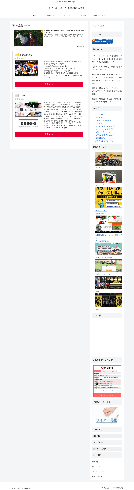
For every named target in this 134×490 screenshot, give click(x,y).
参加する (118, 392)
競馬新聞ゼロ (100, 138)
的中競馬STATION (102, 241)
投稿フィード (97, 467)
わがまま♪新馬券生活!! (103, 120)
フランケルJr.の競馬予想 (104, 129)
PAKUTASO (99, 114)
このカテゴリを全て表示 (107, 390)
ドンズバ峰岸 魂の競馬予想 (105, 126)
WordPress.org (97, 476)
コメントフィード (98, 471)
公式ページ (49, 84)
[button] (120, 26)
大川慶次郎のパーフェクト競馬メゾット (108, 236)
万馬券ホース (100, 214)
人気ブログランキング (103, 132)
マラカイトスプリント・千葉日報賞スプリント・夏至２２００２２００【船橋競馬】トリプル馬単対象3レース (107, 59)
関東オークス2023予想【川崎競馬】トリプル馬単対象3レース (107, 68)
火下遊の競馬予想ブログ (104, 135)
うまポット (99, 117)
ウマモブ (98, 123)
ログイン (95, 462)
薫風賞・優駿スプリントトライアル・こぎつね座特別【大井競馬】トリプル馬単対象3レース (107, 91)
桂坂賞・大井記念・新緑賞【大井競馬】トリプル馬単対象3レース (107, 100)
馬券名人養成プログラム (104, 141)
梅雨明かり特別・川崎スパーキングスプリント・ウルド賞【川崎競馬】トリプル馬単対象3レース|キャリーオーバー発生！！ (107, 79)
